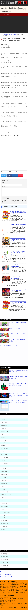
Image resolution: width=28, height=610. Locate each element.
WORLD (3, 529)
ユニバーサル (4, 440)
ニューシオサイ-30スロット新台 (17, 333)
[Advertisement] (14, 25)
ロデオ (2, 515)
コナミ (2, 489)
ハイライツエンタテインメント (8, 512)
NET (2, 434)
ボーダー (3, 520)
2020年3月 (3, 559)
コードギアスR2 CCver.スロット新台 (18, 322)
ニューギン (3, 448)
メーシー (3, 503)
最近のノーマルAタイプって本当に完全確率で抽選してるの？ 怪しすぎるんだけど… (18, 395)
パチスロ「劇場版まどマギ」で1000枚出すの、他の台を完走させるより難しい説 (18, 212)
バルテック (3, 506)
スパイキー (3, 491)
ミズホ (2, 517)
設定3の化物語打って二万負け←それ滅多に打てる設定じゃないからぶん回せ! (18, 239)
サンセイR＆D (4, 523)
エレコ (2, 480)
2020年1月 (3, 565)
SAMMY (3, 417)
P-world (2, 571)
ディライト (3, 463)
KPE (2, 445)
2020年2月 (3, 562)
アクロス (3, 474)
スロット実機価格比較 (5, 574)
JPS (2, 486)
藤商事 (2, 437)
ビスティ (3, 471)
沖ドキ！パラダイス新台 (15, 328)
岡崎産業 (3, 483)
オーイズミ (3, 457)
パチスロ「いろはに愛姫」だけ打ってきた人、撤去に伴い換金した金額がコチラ (18, 302)
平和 (2, 500)
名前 (3, 182)
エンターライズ (4, 466)
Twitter (3, 175)
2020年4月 (3, 556)
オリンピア (3, 422)
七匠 (2, 460)
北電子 (2, 428)
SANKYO (3, 431)
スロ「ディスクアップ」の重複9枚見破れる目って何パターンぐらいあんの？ (18, 253)
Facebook (9, 175)
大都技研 (3, 425)
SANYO (3, 468)
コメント (4, 186)
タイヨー (3, 526)
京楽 (2, 443)
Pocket (20, 175)
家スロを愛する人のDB (6, 576)
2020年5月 (3, 553)
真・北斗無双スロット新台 (10, 345)
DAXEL (2, 497)
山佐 (2, 419)
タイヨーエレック (5, 494)
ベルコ (2, 451)
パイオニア (3, 454)
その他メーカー (4, 509)
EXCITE (3, 477)
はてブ (15, 175)
